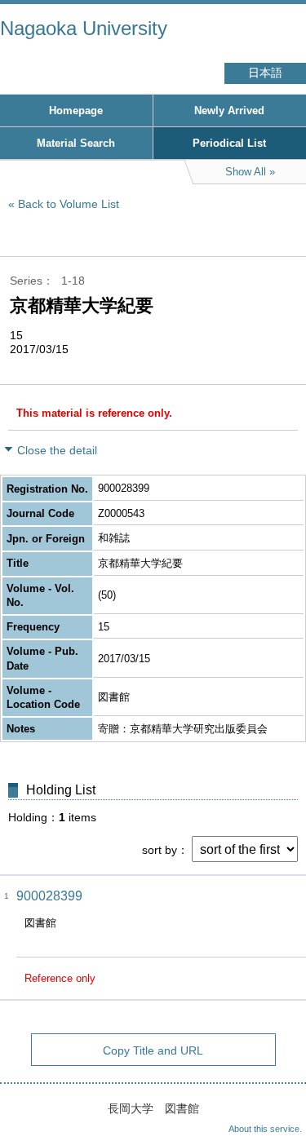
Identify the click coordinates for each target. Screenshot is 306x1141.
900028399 (49, 896)
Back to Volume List (68, 203)
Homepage (76, 110)
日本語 (265, 73)
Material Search (76, 143)
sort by (159, 849)
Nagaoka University (83, 28)
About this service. (265, 1129)
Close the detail (57, 450)
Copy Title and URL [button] (153, 1050)
